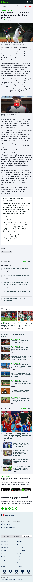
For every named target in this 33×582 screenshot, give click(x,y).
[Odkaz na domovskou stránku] (7, 2)
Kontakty (19, 566)
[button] (16, 104)
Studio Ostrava (21, 550)
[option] (6, 536)
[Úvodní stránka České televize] (7, 515)
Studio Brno (20, 547)
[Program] (21, 6)
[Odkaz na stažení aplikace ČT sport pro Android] (16, 489)
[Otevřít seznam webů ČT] (31, 2)
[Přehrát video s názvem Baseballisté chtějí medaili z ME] (16, 104)
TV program (4, 541)
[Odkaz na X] (9, 508)
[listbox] (16, 536)
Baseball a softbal (7, 10)
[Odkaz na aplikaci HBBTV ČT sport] (26, 489)
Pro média (19, 541)
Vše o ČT (3, 566)
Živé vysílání (4, 544)
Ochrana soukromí (10, 579)
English (3, 579)
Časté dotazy (20, 563)
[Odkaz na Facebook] (6, 508)
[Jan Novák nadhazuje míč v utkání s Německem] (16, 32)
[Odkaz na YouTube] (13, 508)
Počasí (3, 557)
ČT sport (3, 19)
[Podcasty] (17, 6)
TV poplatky (4, 547)
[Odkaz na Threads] (16, 508)
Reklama (19, 544)
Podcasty (3, 554)
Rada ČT (19, 554)
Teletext (3, 550)
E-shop (3, 560)
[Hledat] (27, 2)
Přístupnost (19, 579)
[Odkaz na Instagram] (2, 508)
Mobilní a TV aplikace (6, 563)
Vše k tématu (28, 309)
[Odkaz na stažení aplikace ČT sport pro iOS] (5, 489)
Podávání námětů (21, 560)
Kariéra (19, 557)
